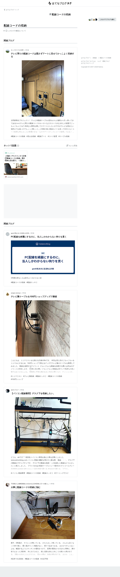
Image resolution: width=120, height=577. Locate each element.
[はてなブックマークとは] (18, 145)
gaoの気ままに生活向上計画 (20, 233)
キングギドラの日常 (17, 50)
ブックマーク (10, 153)
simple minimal (16, 293)
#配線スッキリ (31, 282)
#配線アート (41, 136)
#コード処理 (52, 136)
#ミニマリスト (16, 376)
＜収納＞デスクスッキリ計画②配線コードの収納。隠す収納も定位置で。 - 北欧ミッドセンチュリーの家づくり (15, 158)
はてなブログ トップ (12, 10)
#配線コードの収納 (18, 136)
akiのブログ (15, 390)
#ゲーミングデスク (61, 473)
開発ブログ (106, 61)
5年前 (27, 50)
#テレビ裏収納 (28, 376)
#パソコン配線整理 (18, 473)
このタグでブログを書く (107, 19)
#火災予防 (44, 559)
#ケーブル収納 (63, 136)
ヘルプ (99, 61)
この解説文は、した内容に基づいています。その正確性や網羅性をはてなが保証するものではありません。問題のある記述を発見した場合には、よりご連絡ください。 (15, 31)
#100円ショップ (17, 379)
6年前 (52, 484)
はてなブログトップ (87, 63)
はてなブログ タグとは (88, 61)
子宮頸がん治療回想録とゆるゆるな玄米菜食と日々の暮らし (30, 484)
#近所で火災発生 (17, 559)
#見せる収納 (31, 136)
